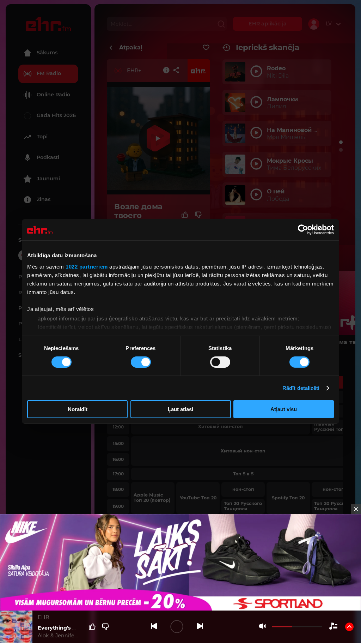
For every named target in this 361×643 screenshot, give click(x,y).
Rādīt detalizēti (301, 388)
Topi (42, 136)
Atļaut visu (283, 409)
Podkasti (48, 157)
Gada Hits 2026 (56, 115)
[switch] (141, 362)
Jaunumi (48, 178)
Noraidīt (77, 409)
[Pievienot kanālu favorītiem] (206, 47)
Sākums (47, 52)
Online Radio (53, 94)
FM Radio (49, 73)
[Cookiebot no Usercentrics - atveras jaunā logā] (303, 229)
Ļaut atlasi (180, 409)
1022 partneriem (87, 266)
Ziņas (43, 199)
